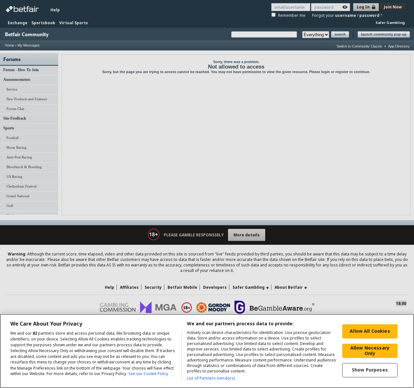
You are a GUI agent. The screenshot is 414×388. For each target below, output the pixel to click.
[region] (207, 351)
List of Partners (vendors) (211, 378)
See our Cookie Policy (148, 374)
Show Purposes (370, 370)
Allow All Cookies (370, 331)
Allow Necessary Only (369, 350)
